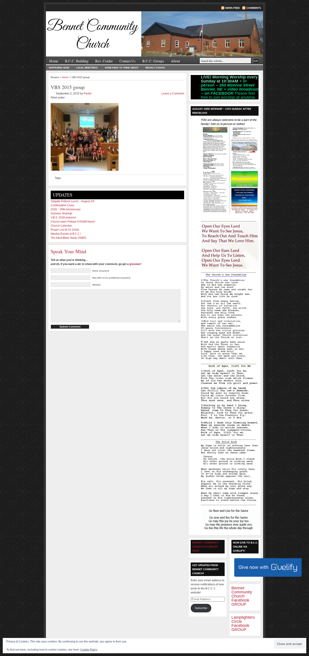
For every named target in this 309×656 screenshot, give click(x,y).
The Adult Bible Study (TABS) (68, 237)
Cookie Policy (88, 649)
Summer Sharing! (61, 213)
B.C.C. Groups (153, 61)
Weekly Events (155, 67)
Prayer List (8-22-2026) (65, 229)
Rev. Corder (104, 61)
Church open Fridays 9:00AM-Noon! (73, 221)
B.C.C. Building (76, 61)
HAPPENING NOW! (59, 67)
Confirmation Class (62, 205)
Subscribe (201, 608)
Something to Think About (121, 67)
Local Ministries (87, 67)
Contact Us (127, 61)
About (175, 61)
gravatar (134, 264)
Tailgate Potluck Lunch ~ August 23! (72, 201)
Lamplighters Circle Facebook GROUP (243, 623)
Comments (253, 8)
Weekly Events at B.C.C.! (66, 233)
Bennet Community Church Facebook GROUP (241, 596)
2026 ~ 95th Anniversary (66, 209)
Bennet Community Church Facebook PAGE (205, 546)
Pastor (88, 93)
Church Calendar (61, 225)
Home (53, 61)
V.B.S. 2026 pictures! (63, 217)
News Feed (232, 8)
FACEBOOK (223, 93)
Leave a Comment (173, 93)
